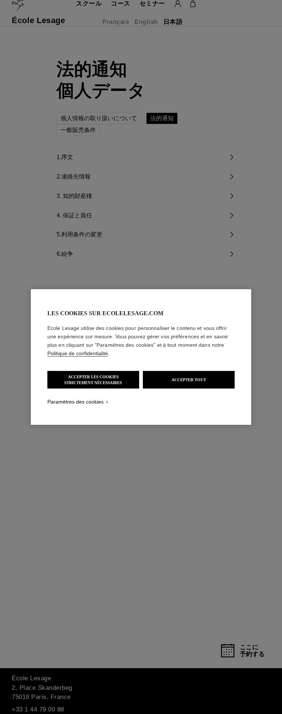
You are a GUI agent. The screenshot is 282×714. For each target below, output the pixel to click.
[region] (141, 357)
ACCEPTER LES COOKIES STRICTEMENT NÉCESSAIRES (93, 380)
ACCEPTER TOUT (188, 380)
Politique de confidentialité (77, 353)
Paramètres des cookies (75, 402)
